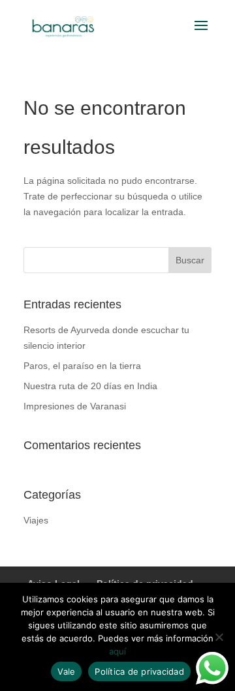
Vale (66, 671)
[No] (218, 636)
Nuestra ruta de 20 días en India (90, 386)
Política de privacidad (139, 671)
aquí (117, 651)
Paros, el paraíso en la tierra (82, 365)
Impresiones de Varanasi (75, 406)
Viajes (36, 520)
